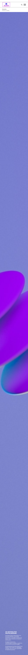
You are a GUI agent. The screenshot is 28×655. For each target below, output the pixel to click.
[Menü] (24, 4)
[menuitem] (21, 4)
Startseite (4, 9)
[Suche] (21, 4)
